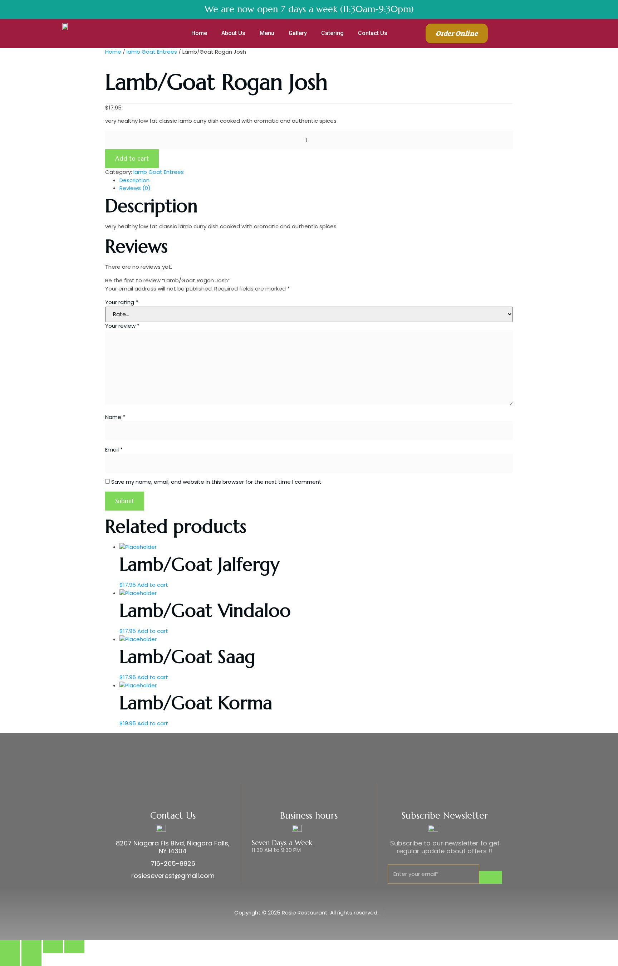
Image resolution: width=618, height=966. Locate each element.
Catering (332, 33)
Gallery (298, 33)
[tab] (316, 180)
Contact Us (372, 33)
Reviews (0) (135, 188)
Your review (122, 326)
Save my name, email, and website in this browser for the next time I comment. (217, 482)
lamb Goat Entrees (152, 51)
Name (115, 417)
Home (199, 33)
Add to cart (132, 158)
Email (114, 449)
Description (134, 180)
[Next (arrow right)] (31, 959)
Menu (267, 33)
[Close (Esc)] (10, 946)
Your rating (121, 302)
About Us (233, 33)
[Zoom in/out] (74, 946)
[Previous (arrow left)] (10, 959)
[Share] (31, 946)
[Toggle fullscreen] (53, 946)
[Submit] (490, 877)
